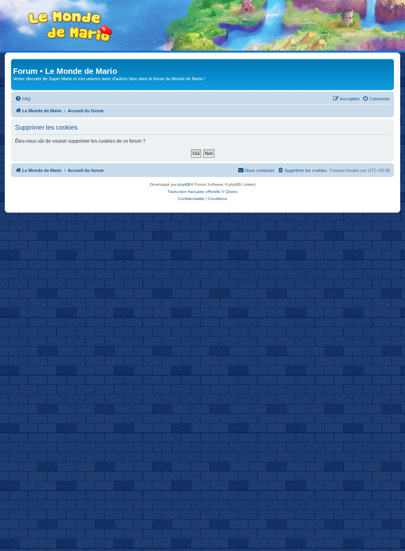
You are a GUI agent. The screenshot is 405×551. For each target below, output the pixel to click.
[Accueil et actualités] (70, 26)
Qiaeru (231, 191)
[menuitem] (23, 99)
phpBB (184, 184)
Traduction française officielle (193, 191)
